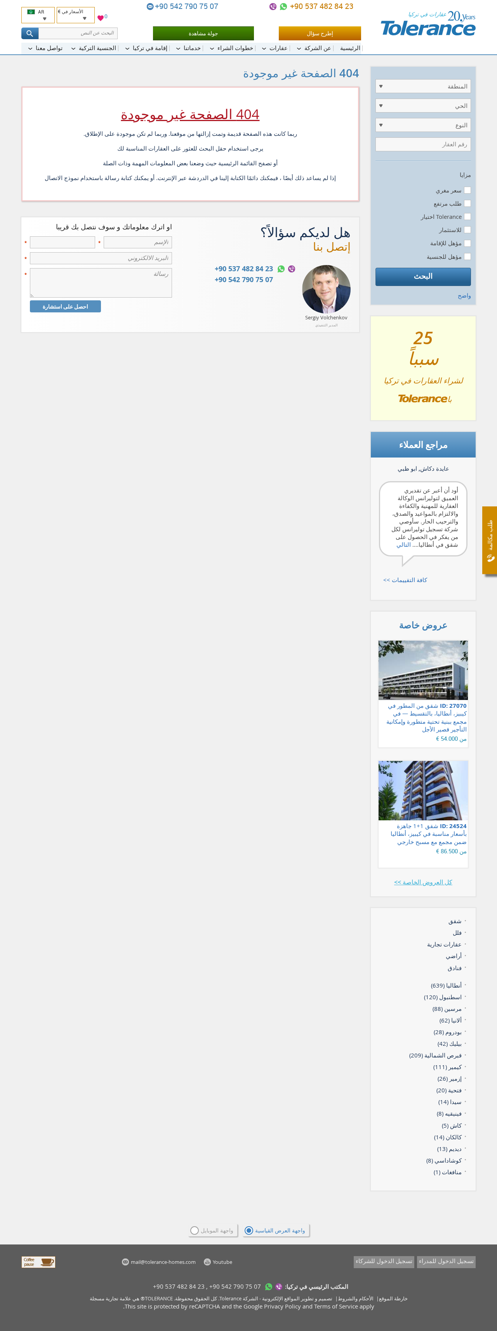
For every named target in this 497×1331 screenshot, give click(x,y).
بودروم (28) (448, 1032)
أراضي (454, 956)
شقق (455, 921)
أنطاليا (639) (446, 985)
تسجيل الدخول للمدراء (446, 1261)
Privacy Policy (282, 1306)
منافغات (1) (448, 1172)
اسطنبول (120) (443, 997)
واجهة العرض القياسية (280, 1230)
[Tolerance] (428, 23)
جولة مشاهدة (203, 33)
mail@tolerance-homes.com (150, 6)
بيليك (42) (450, 1043)
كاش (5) (452, 1125)
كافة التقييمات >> (405, 580)
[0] (100, 19)
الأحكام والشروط (356, 1298)
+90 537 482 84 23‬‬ (320, 6)
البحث (423, 276)
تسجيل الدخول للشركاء (384, 1261)
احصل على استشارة (65, 306)
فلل (457, 932)
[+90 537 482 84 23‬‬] (283, 6)
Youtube (222, 1261)
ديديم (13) (449, 1148)
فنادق (455, 968)
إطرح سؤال (320, 33)
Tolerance (230, 1298)
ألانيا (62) (451, 1020)
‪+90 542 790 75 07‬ (187, 6)
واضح (464, 295)
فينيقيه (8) (449, 1113)
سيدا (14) (450, 1102)
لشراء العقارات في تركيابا (423, 371)
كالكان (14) (448, 1137)
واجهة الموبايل (217, 1230)
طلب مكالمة (490, 535)
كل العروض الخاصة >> (423, 882)
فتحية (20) (449, 1090)
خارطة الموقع (393, 1298)
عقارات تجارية (444, 944)
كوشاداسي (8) (444, 1160)
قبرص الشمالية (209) (435, 1055)
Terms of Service (336, 1306)
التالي (403, 544)
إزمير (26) (450, 1078)
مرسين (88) (447, 1008)
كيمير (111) (447, 1067)
